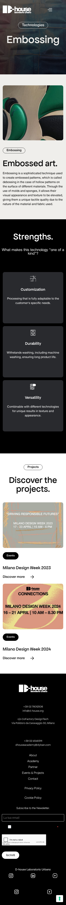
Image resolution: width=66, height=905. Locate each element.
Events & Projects (33, 773)
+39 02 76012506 (33, 706)
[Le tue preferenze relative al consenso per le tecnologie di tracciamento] (59, 898)
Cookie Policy (33, 798)
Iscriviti (10, 855)
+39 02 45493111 (33, 741)
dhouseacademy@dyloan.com (33, 745)
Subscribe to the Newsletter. (33, 808)
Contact (33, 779)
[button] (55, 9)
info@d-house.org (33, 710)
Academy (33, 761)
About (33, 755)
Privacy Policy (33, 788)
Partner (33, 767)
